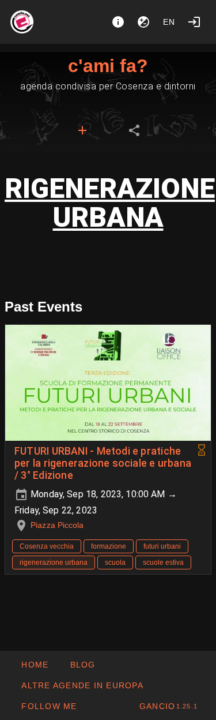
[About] (118, 22)
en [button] (169, 22)
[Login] (194, 22)
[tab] (82, 130)
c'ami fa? (108, 65)
